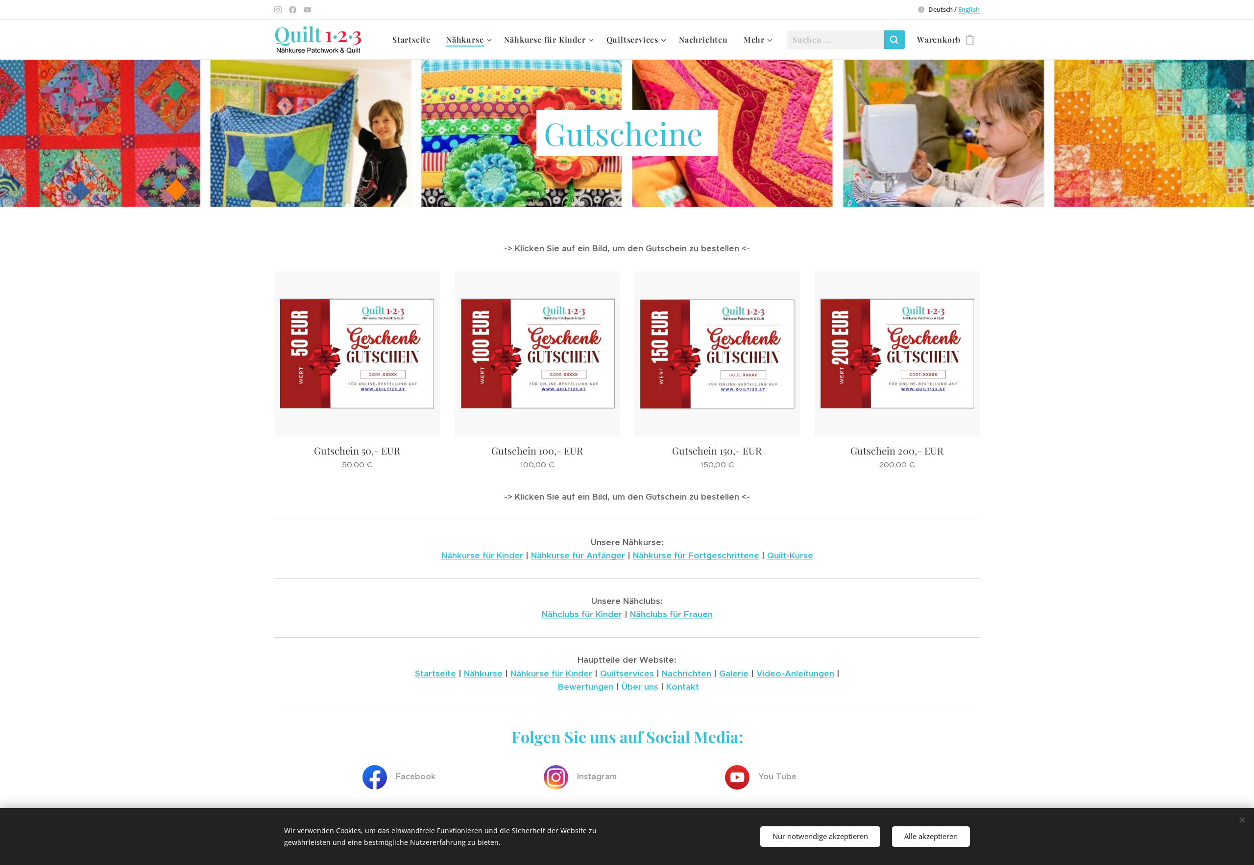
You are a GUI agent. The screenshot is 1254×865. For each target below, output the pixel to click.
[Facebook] (293, 9)
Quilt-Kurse (790, 555)
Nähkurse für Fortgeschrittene (696, 555)
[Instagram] (278, 9)
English (969, 9)
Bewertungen (586, 686)
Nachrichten (686, 673)
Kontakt (682, 686)
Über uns (640, 686)
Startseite (435, 673)
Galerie (733, 673)
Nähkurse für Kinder (482, 555)
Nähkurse (483, 673)
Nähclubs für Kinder (582, 614)
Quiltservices (627, 673)
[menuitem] (414, 39)
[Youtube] (307, 9)
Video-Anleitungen (795, 673)
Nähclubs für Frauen (671, 614)
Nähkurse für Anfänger (578, 555)
